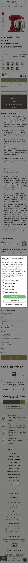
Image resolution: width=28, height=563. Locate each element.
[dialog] (14, 281)
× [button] (24, 257)
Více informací (10, 277)
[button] (14, 304)
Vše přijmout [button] (14, 297)
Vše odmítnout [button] (14, 300)
